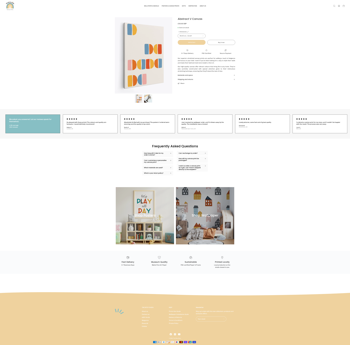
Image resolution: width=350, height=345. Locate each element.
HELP (170, 307)
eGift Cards (146, 317)
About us (145, 311)
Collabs (144, 326)
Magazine (145, 320)
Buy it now (221, 42)
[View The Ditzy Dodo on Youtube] (179, 334)
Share (182, 83)
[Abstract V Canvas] (139, 99)
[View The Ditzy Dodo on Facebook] (170, 334)
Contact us (145, 314)
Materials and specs (185, 75)
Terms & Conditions (175, 320)
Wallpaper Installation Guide (179, 314)
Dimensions (183, 32)
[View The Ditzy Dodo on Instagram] (175, 334)
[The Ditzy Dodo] (10, 5)
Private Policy (173, 323)
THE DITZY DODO (148, 307)
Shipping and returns (185, 79)
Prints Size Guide (175, 311)
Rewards (145, 323)
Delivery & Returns (175, 317)
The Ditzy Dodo (177, 338)
